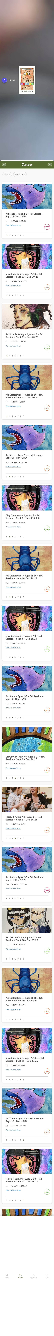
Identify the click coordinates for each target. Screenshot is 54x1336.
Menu (12, 80)
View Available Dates (13, 225)
